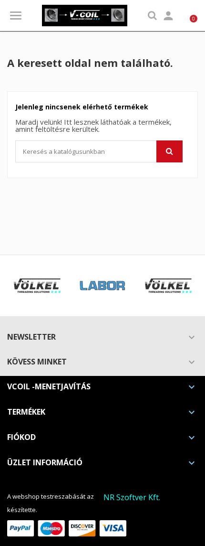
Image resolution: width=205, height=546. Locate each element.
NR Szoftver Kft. (131, 497)
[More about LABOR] (103, 285)
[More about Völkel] (37, 285)
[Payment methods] (66, 528)
